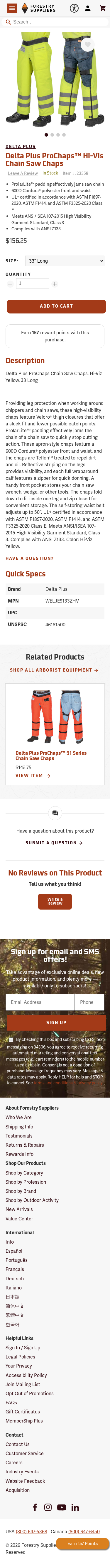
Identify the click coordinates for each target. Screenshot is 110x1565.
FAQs (11, 1403)
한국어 (13, 1324)
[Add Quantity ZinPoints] (55, 284)
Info (10, 1242)
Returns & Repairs (25, 1145)
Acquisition (18, 1490)
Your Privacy (19, 1366)
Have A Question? (30, 559)
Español (14, 1251)
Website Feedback (25, 1481)
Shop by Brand (21, 1191)
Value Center (19, 1219)
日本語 (13, 1297)
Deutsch (15, 1279)
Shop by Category (24, 1173)
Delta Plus (21, 147)
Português (17, 1260)
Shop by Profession (26, 1182)
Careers (14, 1463)
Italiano (14, 1288)
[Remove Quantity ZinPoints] (10, 284)
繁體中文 (15, 1315)
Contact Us (18, 1444)
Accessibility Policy (26, 1375)
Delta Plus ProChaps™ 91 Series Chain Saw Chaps (51, 756)
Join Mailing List (23, 1384)
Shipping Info (19, 1127)
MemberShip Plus (24, 1421)
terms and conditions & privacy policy (68, 1083)
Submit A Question (51, 843)
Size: (12, 261)
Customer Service (25, 1453)
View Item (30, 776)
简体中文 (15, 1306)
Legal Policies (20, 1357)
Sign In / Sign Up (23, 1348)
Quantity (18, 275)
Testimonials (19, 1136)
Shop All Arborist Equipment (51, 670)
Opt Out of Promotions (30, 1393)
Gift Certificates (23, 1412)
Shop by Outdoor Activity (32, 1200)
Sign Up (56, 1023)
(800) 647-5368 (31, 1532)
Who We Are (19, 1117)
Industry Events (22, 1472)
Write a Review (55, 901)
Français (15, 1269)
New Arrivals (19, 1209)
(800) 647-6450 (84, 1532)
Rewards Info (19, 1154)
